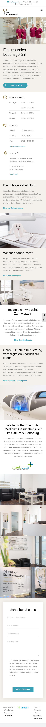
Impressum (37, 715)
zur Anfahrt (14, 174)
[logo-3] (23, 462)
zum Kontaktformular (18, 146)
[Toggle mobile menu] (42, 10)
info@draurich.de (15, 2)
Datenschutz (37, 718)
